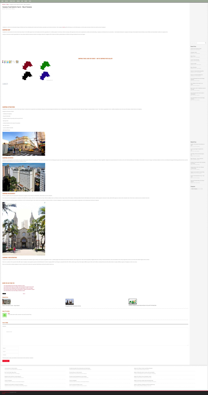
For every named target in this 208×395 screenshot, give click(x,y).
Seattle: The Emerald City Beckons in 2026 (197, 145)
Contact (6, 1)
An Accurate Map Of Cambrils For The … (197, 150)
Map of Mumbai (194, 67)
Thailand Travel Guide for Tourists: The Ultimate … (14, 384)
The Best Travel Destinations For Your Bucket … (78, 376)
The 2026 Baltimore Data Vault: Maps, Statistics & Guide (14, 290)
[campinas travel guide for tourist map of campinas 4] (17, 61)
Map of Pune (193, 56)
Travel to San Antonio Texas (196, 48)
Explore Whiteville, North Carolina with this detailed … (144, 372)
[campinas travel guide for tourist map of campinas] (3, 61)
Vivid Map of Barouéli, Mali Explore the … (197, 154)
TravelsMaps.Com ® (5, 392)
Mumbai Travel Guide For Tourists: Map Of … (13, 376)
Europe (26, 1)
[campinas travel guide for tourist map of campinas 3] (13, 61)
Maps (8, 4)
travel (64, 27)
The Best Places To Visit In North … (11, 368)
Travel (30, 1)
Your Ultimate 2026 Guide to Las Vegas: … (197, 84)
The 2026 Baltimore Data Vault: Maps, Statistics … (198, 98)
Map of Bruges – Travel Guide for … (197, 158)
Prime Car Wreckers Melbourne (197, 74)
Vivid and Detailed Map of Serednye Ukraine (197, 181)
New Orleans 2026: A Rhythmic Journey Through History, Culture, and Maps (18, 288)
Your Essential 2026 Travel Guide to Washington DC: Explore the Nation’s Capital (19, 289)
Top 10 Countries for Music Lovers (75, 384)
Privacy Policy (12, 1)
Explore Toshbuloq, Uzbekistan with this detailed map (144, 384)
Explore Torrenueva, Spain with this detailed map (143, 380)
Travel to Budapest (8, 380)
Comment (4, 326)
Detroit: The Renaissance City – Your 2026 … (197, 176)
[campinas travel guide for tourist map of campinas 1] (7, 61)
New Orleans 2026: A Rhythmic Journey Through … (198, 89)
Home (2, 1)
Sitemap (3, 393)
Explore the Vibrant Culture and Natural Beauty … (143, 368)
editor (9, 313)
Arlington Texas (194, 52)
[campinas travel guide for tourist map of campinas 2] (10, 61)
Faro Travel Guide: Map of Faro (10, 372)
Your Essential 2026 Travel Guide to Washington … (197, 94)
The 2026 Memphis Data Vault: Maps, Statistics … (198, 79)
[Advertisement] (34, 18)
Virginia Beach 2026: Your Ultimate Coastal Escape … (197, 168)
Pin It (24, 293)
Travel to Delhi (193, 63)
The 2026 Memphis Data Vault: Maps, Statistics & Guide (14, 285)
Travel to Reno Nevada (195, 59)
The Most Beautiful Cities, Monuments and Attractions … (80, 368)
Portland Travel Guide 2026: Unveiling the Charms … (198, 163)
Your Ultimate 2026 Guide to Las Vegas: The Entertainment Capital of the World (19, 286)
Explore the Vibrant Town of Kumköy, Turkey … (143, 376)
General (18, 1)
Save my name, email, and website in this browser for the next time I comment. (18, 357)
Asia (22, 1)
